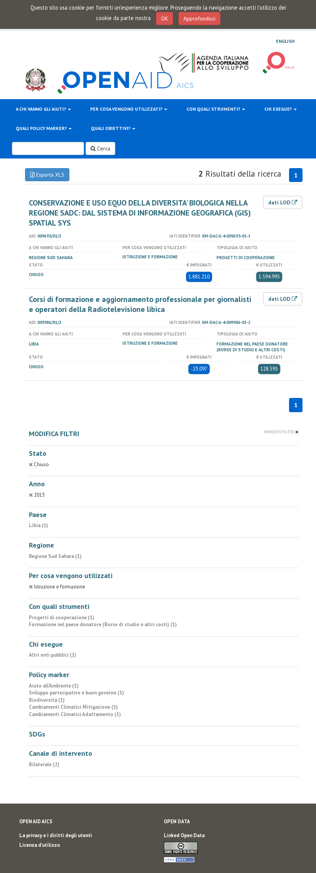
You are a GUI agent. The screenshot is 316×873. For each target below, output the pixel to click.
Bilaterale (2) (44, 764)
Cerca (103, 148)
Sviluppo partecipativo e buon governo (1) (76, 692)
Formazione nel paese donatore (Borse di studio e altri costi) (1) (103, 624)
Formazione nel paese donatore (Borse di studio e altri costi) (252, 346)
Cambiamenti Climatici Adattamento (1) (75, 714)
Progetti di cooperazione (246, 257)
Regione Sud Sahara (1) (55, 556)
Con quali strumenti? (214, 109)
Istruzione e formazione (150, 257)
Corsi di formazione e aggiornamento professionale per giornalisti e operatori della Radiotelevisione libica (140, 304)
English (285, 41)
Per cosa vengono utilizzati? (126, 109)
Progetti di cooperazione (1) (61, 617)
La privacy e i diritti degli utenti (55, 835)
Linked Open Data (184, 835)
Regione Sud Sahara (51, 257)
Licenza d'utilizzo (39, 845)
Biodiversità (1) (47, 700)
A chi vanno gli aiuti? (41, 109)
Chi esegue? (278, 109)
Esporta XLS (49, 174)
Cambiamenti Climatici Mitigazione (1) (73, 707)
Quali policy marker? (42, 128)
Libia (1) (38, 525)
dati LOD (280, 202)
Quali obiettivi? (111, 128)
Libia (34, 344)
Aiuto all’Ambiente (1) (54, 686)
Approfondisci (199, 18)
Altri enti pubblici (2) (52, 655)
